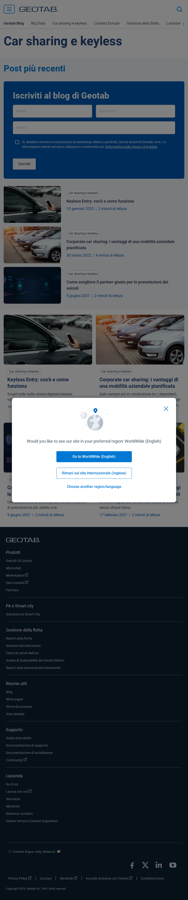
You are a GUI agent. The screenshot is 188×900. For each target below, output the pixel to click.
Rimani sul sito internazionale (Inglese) (94, 473)
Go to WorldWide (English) (94, 456)
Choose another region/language (94, 486)
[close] (166, 408)
